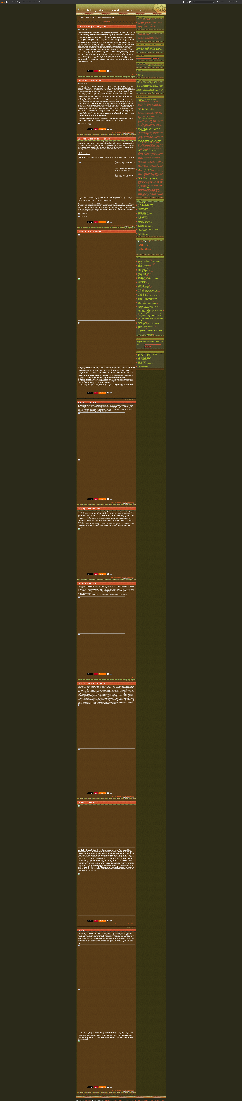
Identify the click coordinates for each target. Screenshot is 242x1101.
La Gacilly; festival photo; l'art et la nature (148, 323)
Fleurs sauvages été (143, 212)
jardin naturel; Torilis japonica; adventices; (148, 298)
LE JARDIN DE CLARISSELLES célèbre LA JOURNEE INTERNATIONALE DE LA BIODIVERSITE (149, 130)
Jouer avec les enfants (143, 283)
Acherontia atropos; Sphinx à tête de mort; (148, 306)
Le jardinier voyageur (143, 265)
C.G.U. (131, 1100)
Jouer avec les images (143, 268)
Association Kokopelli (143, 366)
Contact (140, 27)
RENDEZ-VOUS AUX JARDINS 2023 (147, 178)
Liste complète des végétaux (145, 225)
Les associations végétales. (145, 222)
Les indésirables (142, 224)
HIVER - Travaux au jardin (144, 217)
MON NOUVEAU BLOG (144, 355)
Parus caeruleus (87, 584)
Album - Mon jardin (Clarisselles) (141, 248)
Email (137, 344)
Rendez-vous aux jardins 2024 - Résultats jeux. (150, 160)
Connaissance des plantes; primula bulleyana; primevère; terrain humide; (150, 316)
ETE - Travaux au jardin (144, 210)
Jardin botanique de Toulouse (145, 365)
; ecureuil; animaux (142, 305)
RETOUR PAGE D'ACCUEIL (87, 17)
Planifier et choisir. (142, 274)
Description (141, 22)
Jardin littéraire (141, 282)
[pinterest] (190, 2)
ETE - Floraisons (142, 209)
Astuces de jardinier (143, 270)
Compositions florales (143, 205)
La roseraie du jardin (143, 218)
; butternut (140, 302)
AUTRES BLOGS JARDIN (106, 17)
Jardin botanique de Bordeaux (145, 363)
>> (111, 22)
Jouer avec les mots (143, 277)
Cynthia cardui (86, 803)
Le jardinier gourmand (143, 266)
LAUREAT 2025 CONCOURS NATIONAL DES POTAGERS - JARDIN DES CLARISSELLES (149, 141)
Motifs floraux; (141, 297)
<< (101, 22)
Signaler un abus (123, 1100)
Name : (140, 34)
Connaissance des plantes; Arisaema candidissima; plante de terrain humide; (148, 291)
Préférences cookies (160, 1100)
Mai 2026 (140, 73)
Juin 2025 (140, 75)
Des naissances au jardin (92, 683)
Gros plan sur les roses (144, 214)
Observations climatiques (144, 272)
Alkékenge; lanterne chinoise (145, 307)
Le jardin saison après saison (145, 264)
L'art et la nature (142, 276)
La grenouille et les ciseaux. (94, 139)
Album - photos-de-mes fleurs (148, 248)
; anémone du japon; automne (145, 299)
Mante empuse (141, 327)
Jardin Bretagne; (142, 321)
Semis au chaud (142, 230)
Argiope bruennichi (89, 509)
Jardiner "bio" (141, 280)
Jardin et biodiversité (143, 269)
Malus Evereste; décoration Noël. (146, 326)
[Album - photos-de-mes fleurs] (148, 245)
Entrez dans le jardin (143, 208)
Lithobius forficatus (89, 80)
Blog (139, 19)
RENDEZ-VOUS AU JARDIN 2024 (146, 169)
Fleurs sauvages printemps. (145, 213)
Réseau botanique (142, 359)
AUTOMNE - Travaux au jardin (145, 204)
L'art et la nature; (142, 294)
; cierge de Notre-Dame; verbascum (147, 303)
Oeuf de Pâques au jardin (92, 26)
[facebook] (183, 2)
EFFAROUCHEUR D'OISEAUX (146, 119)
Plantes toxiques (142, 281)
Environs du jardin (142, 293)
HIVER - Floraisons (143, 216)
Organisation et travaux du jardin (146, 226)
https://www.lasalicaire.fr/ (144, 358)
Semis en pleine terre (143, 232)
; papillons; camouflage (144, 287)
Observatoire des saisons (144, 357)
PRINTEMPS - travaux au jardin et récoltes (148, 229)
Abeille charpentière (90, 231)
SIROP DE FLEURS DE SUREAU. (146, 109)
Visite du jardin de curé (144, 234)
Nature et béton (142, 329)
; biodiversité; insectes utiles (145, 301)
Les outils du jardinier (143, 325)
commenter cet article (128, 75)
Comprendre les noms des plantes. (147, 207)
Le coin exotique (142, 220)
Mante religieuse (87, 402)
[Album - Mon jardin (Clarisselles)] (141, 245)
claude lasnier (88, 1100)
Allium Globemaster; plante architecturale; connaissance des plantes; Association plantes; (150, 309)
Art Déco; (140, 289)
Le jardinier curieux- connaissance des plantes (150, 261)
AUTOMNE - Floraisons (144, 203)
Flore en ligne (141, 362)
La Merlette (84, 930)
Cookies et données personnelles (144, 1100)
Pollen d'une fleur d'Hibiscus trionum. (147, 187)
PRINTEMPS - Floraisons (144, 228)
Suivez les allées (142, 233)
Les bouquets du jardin (144, 273)
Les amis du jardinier (143, 285)
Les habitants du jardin (130, 74)
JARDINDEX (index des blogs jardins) (147, 354)
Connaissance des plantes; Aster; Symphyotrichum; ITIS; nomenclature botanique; (150, 312)
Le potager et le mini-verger (145, 221)
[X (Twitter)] (186, 2)
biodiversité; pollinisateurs (144, 286)
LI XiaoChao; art (142, 322)
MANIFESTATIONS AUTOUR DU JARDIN (148, 278)
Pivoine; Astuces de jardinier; (145, 334)
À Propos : (141, 36)
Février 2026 (141, 74)
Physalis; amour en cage (144, 332)
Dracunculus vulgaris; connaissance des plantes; (150, 318)
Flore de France (142, 361)
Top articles (108, 1100)
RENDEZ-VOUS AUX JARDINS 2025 (147, 150)
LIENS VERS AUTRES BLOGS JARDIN (148, 295)
